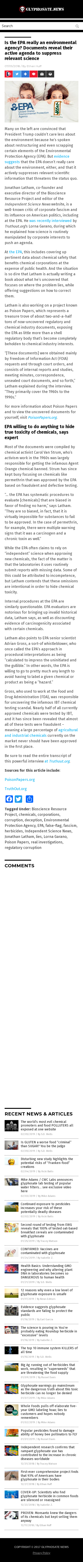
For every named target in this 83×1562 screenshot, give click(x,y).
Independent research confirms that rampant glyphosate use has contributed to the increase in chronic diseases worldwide (48, 1453)
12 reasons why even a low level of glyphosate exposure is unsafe (47, 1292)
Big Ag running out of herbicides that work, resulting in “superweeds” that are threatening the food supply (48, 1369)
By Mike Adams (46, 1196)
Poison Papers (17, 842)
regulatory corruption (23, 847)
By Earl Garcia (45, 1319)
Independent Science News (48, 831)
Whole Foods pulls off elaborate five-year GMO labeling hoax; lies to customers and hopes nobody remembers (49, 1412)
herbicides (14, 831)
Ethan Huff (34, 66)
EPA (40, 825)
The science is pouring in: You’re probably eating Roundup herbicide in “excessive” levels (49, 1331)
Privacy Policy (41, 1553)
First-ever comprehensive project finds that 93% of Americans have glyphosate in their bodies (49, 1476)
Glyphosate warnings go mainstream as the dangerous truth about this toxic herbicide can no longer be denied (49, 1389)
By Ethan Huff (44, 1484)
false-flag (53, 825)
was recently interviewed (50, 221)
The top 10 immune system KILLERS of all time (49, 1350)
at (56, 761)
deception (33, 820)
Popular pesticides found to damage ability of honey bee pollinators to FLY (49, 1433)
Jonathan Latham (19, 836)
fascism (70, 825)
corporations (48, 814)
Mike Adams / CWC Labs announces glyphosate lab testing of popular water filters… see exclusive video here (47, 1185)
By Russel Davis (47, 1377)
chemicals (27, 814)
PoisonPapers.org (42, 417)
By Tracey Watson (47, 1241)
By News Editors (46, 1298)
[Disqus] (41, 929)
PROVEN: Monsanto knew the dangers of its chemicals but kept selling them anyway (49, 1517)
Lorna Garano (55, 836)
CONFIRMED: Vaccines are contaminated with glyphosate (43, 1251)
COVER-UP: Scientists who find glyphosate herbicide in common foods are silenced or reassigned (49, 1496)
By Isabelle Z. (45, 1257)
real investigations (46, 842)
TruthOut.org (16, 789)
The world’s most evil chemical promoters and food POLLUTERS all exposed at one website (47, 1126)
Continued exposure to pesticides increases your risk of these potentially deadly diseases (45, 1208)
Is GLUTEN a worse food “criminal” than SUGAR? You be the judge (46, 1144)
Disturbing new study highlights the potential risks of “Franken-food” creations (47, 1163)
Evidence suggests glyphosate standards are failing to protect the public (47, 1311)
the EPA (15, 252)
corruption (14, 820)
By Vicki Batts (45, 1171)
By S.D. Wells (45, 1134)
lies (39, 836)
